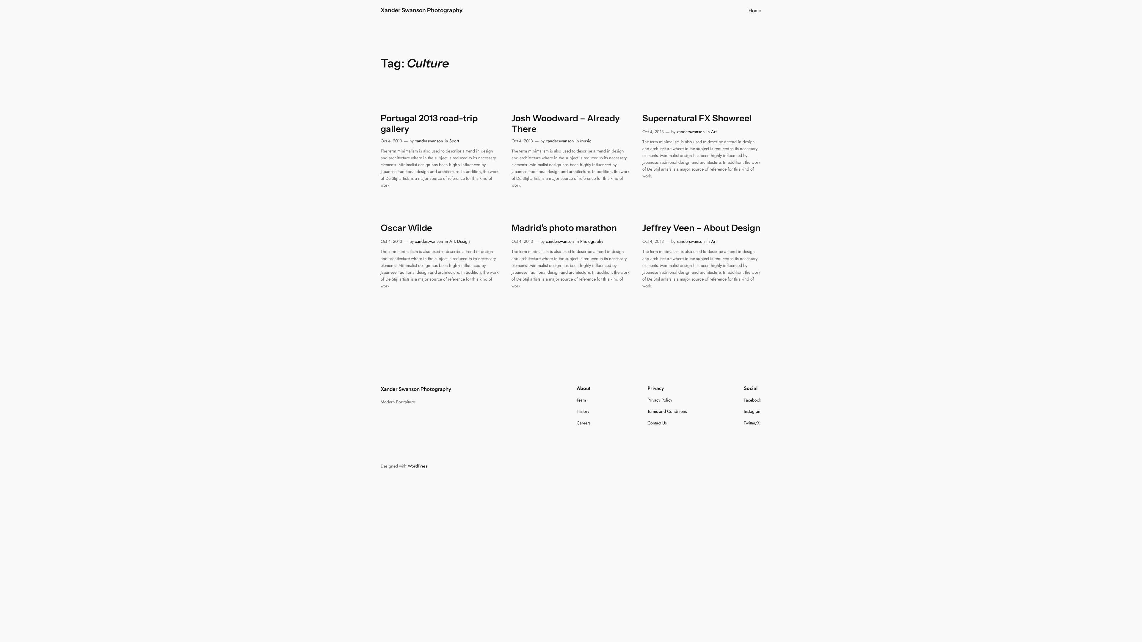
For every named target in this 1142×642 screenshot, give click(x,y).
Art (713, 132)
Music (585, 141)
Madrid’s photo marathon (564, 228)
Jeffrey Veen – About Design (701, 228)
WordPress (417, 466)
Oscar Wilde (406, 228)
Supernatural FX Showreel (697, 118)
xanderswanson (429, 141)
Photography (591, 241)
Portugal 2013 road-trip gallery (429, 123)
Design (463, 241)
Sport (454, 141)
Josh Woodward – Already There (566, 123)
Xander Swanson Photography (421, 10)
